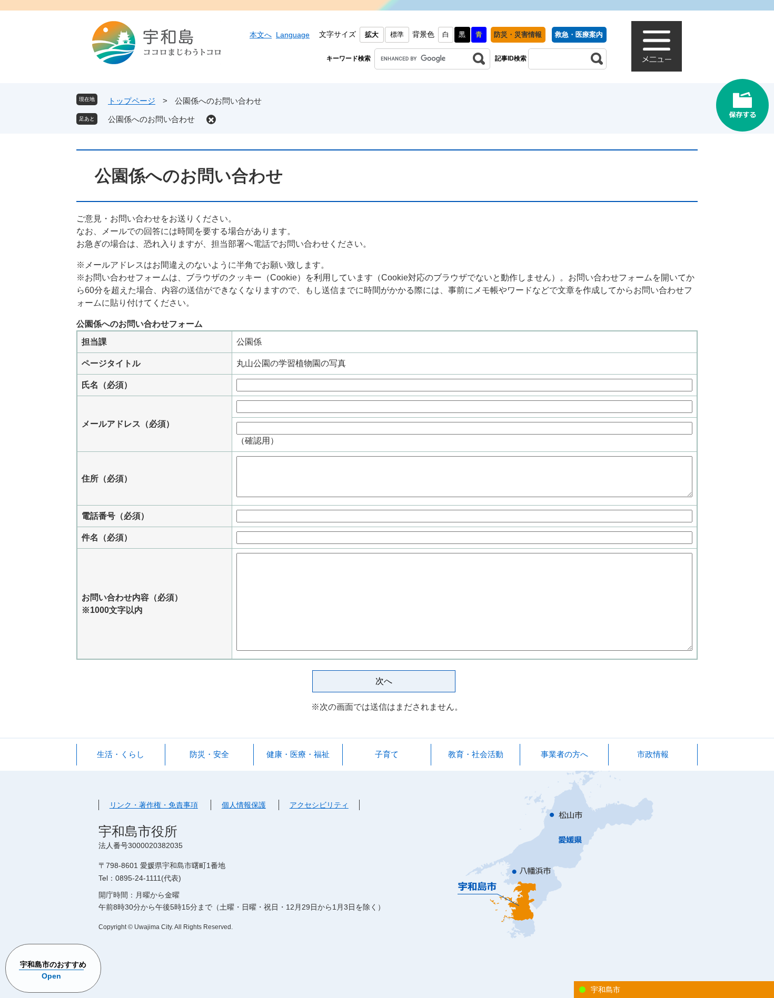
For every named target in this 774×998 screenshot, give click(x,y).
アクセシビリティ (319, 805)
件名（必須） (107, 537)
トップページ (131, 100)
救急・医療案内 (579, 34)
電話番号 (115, 515)
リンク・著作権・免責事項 (154, 805)
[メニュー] (656, 46)
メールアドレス (128, 423)
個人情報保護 (244, 805)
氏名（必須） (107, 384)
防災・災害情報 (518, 34)
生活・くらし (120, 754)
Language (293, 35)
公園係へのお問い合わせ (151, 119)
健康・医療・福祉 (298, 754)
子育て (387, 754)
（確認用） (257, 440)
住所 (107, 478)
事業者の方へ (564, 754)
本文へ (261, 35)
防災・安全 (209, 754)
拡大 (372, 34)
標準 (397, 34)
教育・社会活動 (475, 754)
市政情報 (653, 754)
